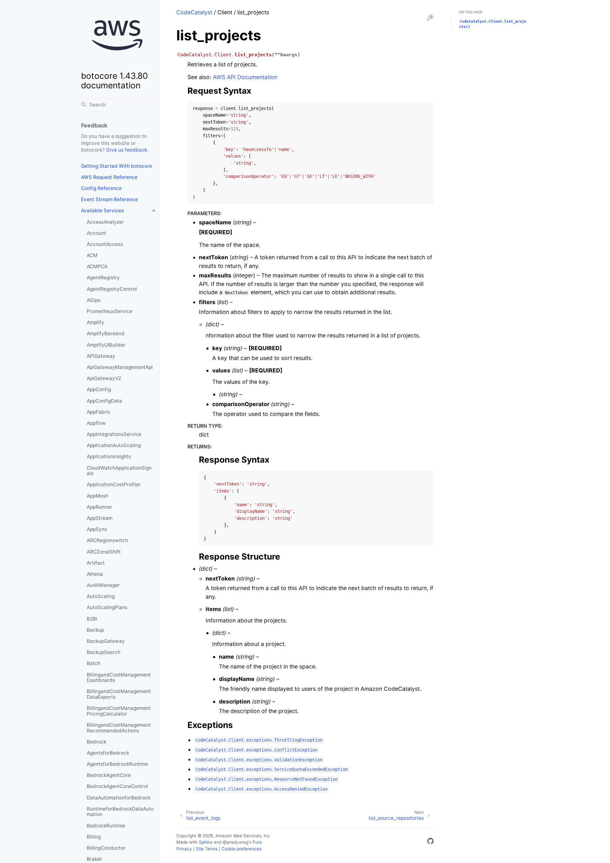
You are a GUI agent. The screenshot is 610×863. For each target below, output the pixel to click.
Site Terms (207, 848)
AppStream (99, 518)
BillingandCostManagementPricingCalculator (119, 711)
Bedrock (96, 742)
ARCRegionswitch (107, 540)
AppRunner (99, 507)
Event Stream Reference (109, 199)
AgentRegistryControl (112, 289)
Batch (93, 663)
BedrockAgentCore (109, 775)
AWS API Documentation (245, 77)
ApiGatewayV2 (104, 378)
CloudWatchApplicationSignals (119, 471)
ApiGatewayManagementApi (120, 367)
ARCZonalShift (104, 552)
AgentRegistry (103, 278)
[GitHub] (430, 842)
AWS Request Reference (109, 177)
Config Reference (101, 188)
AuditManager (103, 585)
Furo (257, 842)
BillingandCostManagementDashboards (119, 677)
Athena (95, 574)
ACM (92, 255)
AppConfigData (104, 401)
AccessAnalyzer (105, 222)
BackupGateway (106, 641)
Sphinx (206, 842)
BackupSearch (103, 652)
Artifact (96, 563)
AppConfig (99, 389)
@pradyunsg (235, 842)
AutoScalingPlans (107, 607)
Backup (95, 630)
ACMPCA (97, 266)
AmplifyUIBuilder (106, 345)
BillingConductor (106, 848)
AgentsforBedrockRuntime (117, 764)
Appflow (96, 423)
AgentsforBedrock (108, 753)
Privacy (184, 848)
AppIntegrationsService (114, 434)
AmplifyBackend (106, 333)
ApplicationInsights (109, 456)
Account (96, 233)
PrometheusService (109, 311)
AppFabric (99, 412)
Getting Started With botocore (116, 166)
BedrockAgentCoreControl (117, 786)
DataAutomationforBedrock (119, 798)
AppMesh (97, 496)
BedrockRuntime (106, 826)
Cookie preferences (241, 848)
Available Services (102, 210)
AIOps (93, 300)
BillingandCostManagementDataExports (119, 694)
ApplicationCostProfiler (114, 484)
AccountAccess (105, 244)
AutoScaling (101, 596)
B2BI (92, 619)
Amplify (95, 322)
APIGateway (101, 356)
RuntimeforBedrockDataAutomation (120, 812)
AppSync (97, 529)
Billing (94, 837)
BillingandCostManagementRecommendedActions (119, 728)
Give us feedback (126, 150)
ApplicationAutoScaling (114, 445)
